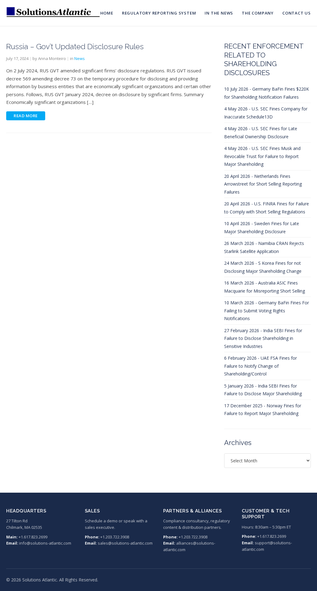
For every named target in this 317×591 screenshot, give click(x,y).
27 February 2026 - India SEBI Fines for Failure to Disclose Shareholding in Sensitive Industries (263, 338)
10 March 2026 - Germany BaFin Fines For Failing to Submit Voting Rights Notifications (266, 310)
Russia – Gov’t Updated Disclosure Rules (75, 46)
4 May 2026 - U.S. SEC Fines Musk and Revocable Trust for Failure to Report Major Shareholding (262, 156)
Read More (26, 115)
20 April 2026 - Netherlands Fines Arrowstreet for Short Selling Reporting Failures (263, 184)
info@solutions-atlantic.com (45, 543)
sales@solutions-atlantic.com (125, 543)
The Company (258, 13)
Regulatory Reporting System (159, 13)
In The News (219, 13)
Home (106, 13)
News (79, 58)
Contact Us (296, 13)
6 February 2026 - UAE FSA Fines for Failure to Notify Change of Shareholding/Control (260, 366)
